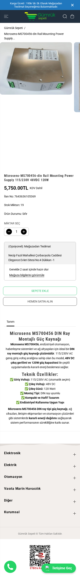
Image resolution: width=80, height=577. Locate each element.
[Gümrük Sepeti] (40, 16)
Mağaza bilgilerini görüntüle (26, 275)
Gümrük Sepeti (13, 28)
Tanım (10, 321)
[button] (6, 16)
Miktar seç (12, 223)
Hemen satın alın (40, 301)
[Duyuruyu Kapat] (72, 5)
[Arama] (65, 16)
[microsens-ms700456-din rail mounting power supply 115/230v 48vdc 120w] (36, 68)
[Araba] (72, 16)
